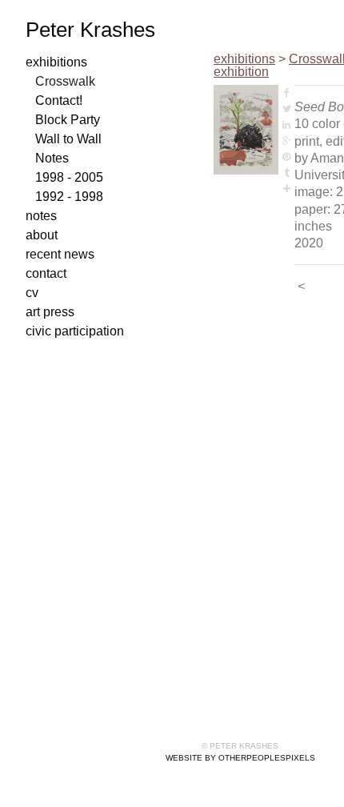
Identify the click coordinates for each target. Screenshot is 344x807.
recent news (60, 254)
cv (32, 292)
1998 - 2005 (69, 177)
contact (46, 273)
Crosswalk (65, 81)
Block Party (67, 119)
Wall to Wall (68, 139)
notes (41, 216)
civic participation (75, 331)
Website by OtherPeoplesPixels (240, 757)
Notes (52, 158)
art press (50, 312)
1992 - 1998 (69, 196)
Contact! (58, 100)
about (42, 235)
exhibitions (56, 62)
